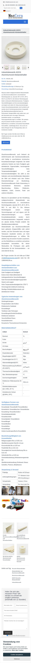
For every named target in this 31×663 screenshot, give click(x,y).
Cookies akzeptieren (17, 654)
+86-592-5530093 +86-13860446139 (15, 5)
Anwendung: (5, 89)
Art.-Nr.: (4, 78)
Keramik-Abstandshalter (18, 568)
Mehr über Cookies (17, 650)
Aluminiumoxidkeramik (18, 575)
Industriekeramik (16, 582)
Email (6, 142)
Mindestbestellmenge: (8, 86)
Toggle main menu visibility (25, 21)
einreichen (8, 632)
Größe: (4, 84)
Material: (4, 81)
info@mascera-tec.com (11, 2)
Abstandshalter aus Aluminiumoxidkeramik (18, 572)
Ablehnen (17, 659)
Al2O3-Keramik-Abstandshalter (16, 578)
